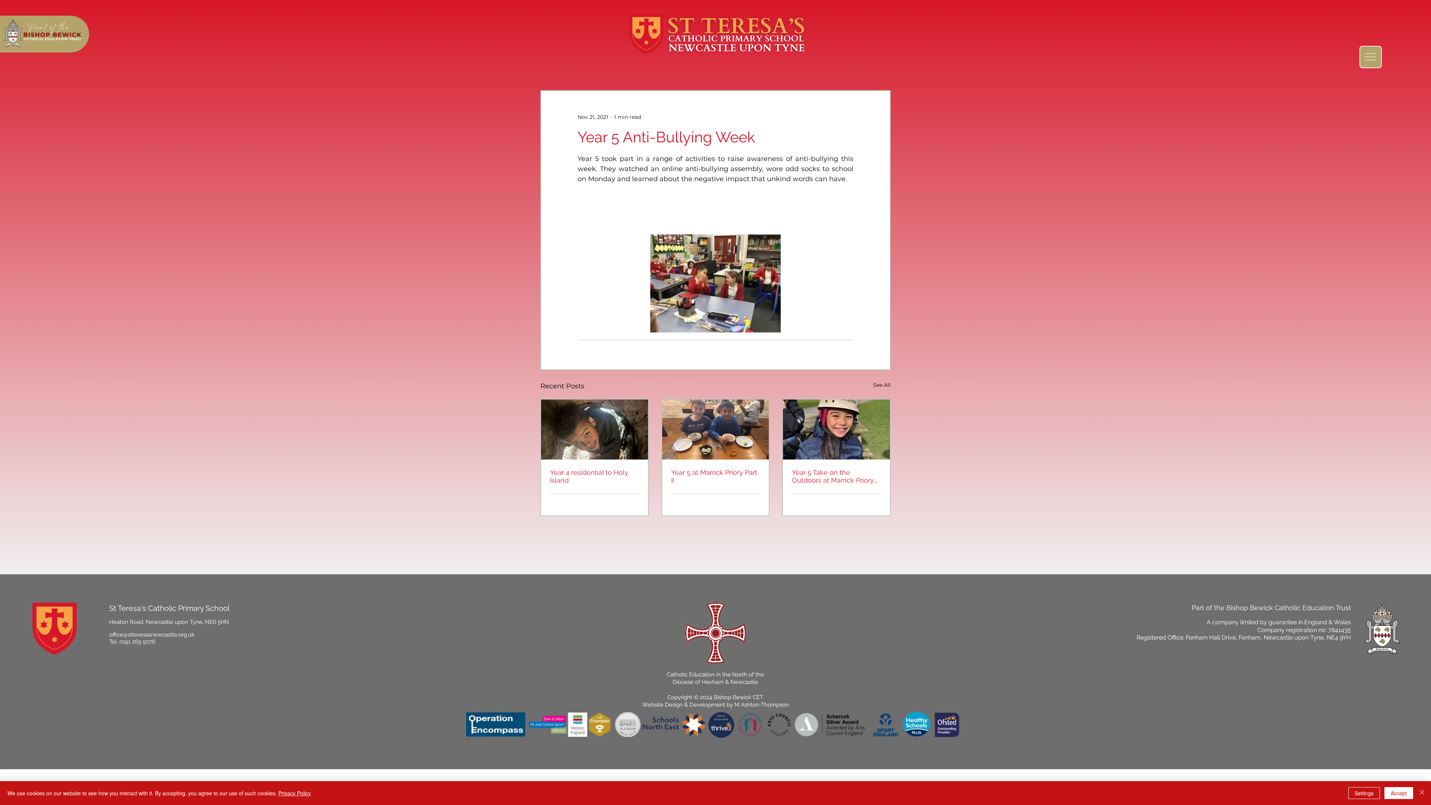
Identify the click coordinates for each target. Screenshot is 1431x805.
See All (882, 385)
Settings (1364, 793)
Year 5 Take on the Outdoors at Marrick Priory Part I (833, 476)
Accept (1399, 793)
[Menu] (1370, 57)
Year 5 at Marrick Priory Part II (714, 476)
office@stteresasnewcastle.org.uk (152, 634)
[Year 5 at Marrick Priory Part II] (715, 430)
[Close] (1422, 793)
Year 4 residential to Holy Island (589, 476)
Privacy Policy (294, 793)
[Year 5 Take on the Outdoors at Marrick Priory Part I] (836, 430)
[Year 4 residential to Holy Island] (594, 430)
